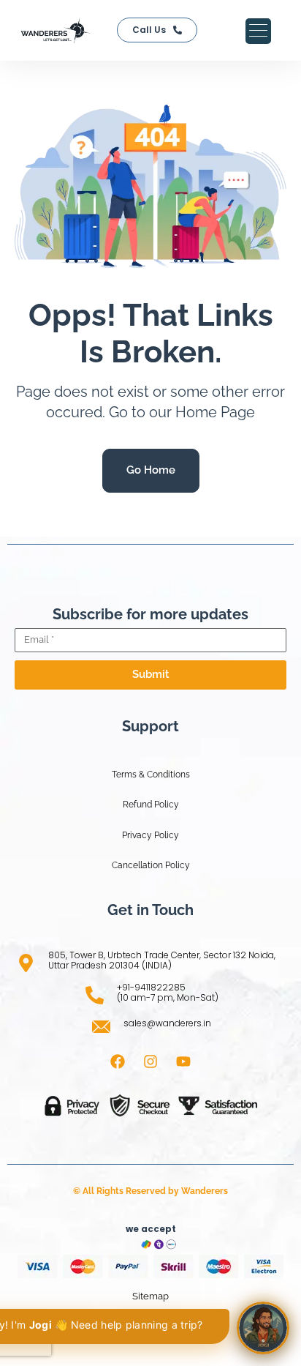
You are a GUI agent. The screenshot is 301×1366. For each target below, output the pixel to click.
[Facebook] (117, 1061)
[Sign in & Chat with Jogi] (263, 1328)
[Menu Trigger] (258, 31)
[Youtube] (183, 1061)
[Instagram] (150, 1061)
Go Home (150, 470)
